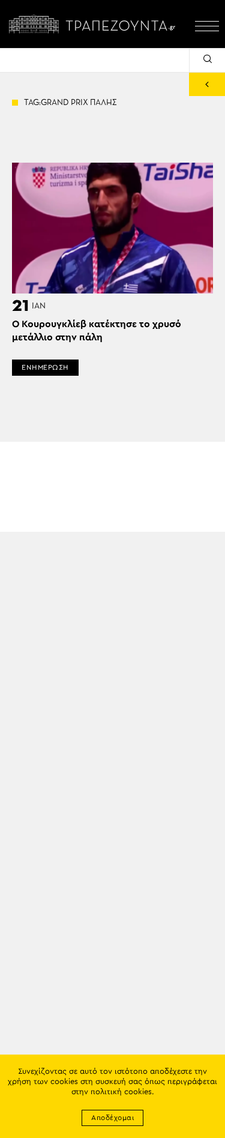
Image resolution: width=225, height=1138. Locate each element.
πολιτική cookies (121, 1092)
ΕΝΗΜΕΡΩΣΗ (45, 367)
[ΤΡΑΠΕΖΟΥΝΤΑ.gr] (94, 24)
